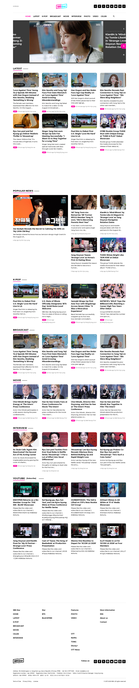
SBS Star (16, 610)
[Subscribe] (31, 478)
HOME (28, 16)
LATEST (36, 16)
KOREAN (16, 6)
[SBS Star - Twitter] (103, 661)
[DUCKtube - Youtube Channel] (115, 661)
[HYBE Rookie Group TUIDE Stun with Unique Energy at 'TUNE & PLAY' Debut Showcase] (113, 121)
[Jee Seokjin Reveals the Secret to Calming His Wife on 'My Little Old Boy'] (40, 210)
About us (104, 618)
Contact (103, 622)
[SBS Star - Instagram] (95, 661)
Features (75, 610)
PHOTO (87, 16)
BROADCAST (55, 16)
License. (35, 681)
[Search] (114, 16)
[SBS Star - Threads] (124, 6)
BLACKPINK (47, 618)
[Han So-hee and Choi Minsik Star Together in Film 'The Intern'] (113, 391)
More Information (107, 610)
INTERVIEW (77, 16)
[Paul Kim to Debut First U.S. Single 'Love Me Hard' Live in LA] (84, 121)
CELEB (104, 16)
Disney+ (74, 646)
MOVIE (66, 16)
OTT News (75, 650)
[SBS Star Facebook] (99, 6)
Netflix (74, 638)
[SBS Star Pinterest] (107, 6)
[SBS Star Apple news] (111, 6)
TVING (73, 642)
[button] (123, 28)
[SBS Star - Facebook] (99, 661)
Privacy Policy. (27, 681)
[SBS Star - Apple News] (111, 661)
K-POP (45, 16)
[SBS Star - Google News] (119, 6)
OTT (72, 634)
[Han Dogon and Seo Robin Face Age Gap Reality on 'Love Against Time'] (84, 80)
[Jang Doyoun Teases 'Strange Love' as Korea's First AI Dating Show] (84, 245)
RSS (101, 614)
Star (43, 610)
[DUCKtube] (115, 6)
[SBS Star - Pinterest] (107, 661)
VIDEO (95, 16)
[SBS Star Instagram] (95, 6)
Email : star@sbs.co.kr (82, 671)
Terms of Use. (17, 681)
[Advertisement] (69, 170)
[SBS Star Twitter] (103, 6)
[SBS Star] (18, 660)
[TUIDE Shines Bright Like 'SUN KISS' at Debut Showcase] (113, 245)
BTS (43, 614)
